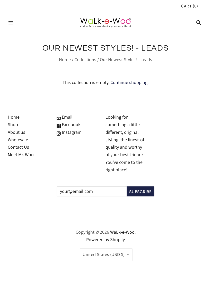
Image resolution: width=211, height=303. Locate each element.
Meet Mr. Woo (21, 155)
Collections (85, 59)
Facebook (71, 124)
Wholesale (18, 140)
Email (67, 117)
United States (104, 254)
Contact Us (18, 147)
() (189, 6)
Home (65, 59)
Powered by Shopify (105, 239)
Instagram (71, 132)
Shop (13, 124)
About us (16, 132)
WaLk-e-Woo (122, 232)
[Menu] (11, 23)
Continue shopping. (129, 82)
